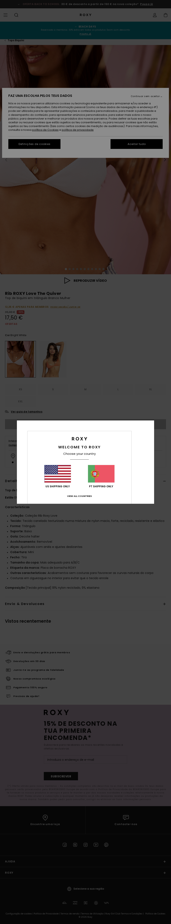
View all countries (79, 496)
